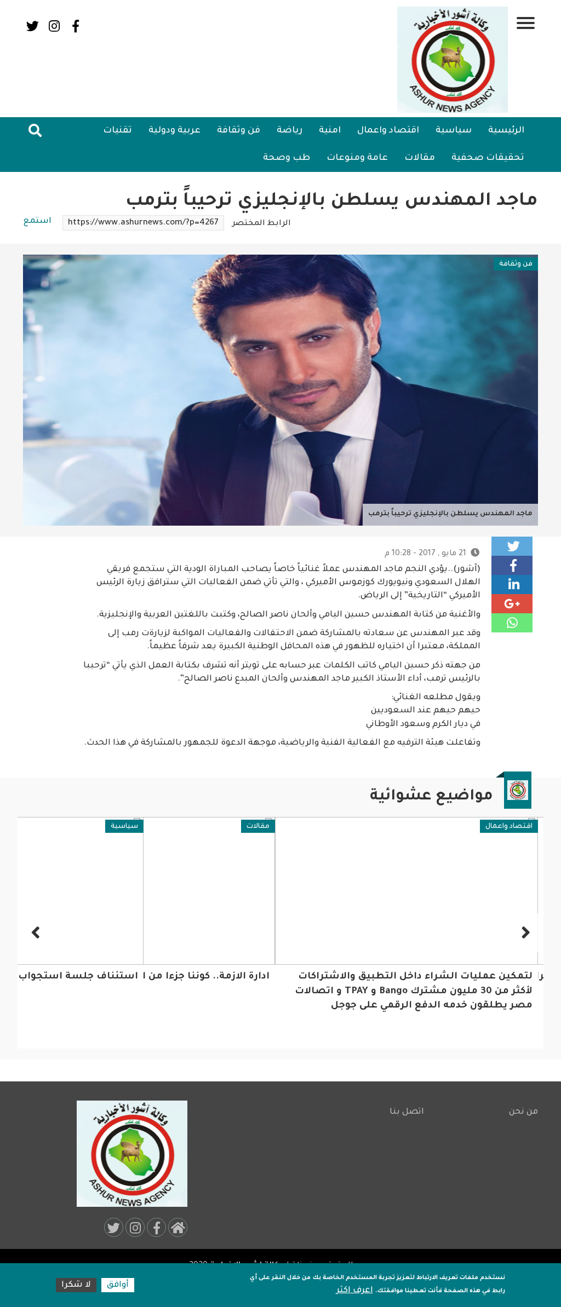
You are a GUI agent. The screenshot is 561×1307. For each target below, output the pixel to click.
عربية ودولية (174, 131)
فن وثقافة (238, 131)
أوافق (118, 1285)
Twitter (32, 26)
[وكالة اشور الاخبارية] (453, 60)
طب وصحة (286, 158)
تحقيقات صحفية (487, 158)
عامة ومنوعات (357, 158)
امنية (330, 131)
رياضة (289, 131)
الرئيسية (506, 131)
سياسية (454, 131)
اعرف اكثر (354, 1291)
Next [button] (36, 932)
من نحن (523, 1112)
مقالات (419, 158)
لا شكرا (76, 1285)
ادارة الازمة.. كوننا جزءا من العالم (192, 977)
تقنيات (117, 131)
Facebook (75, 26)
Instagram (54, 26)
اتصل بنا (407, 1112)
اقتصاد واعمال (388, 131)
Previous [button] (524, 932)
